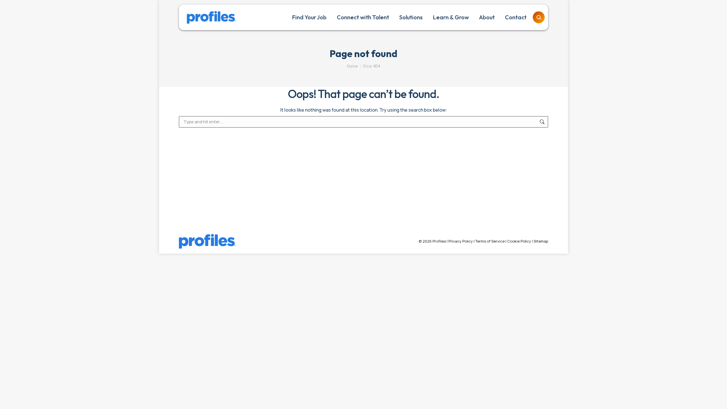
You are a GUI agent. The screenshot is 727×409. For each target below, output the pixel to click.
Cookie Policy (519, 241)
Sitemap (541, 241)
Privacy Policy (460, 241)
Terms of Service (490, 241)
